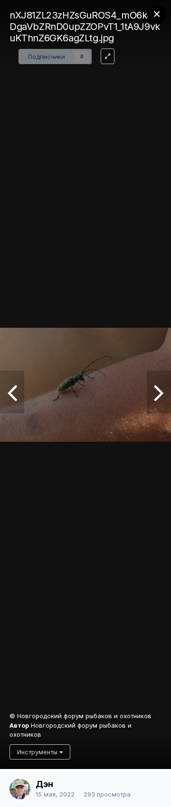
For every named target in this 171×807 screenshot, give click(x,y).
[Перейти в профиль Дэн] (20, 789)
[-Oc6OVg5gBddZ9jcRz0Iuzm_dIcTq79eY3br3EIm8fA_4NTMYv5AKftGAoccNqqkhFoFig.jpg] (12, 391)
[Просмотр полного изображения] (107, 56)
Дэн (44, 784)
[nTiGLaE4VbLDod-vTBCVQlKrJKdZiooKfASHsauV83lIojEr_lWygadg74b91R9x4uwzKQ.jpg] (159, 391)
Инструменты (38, 752)
